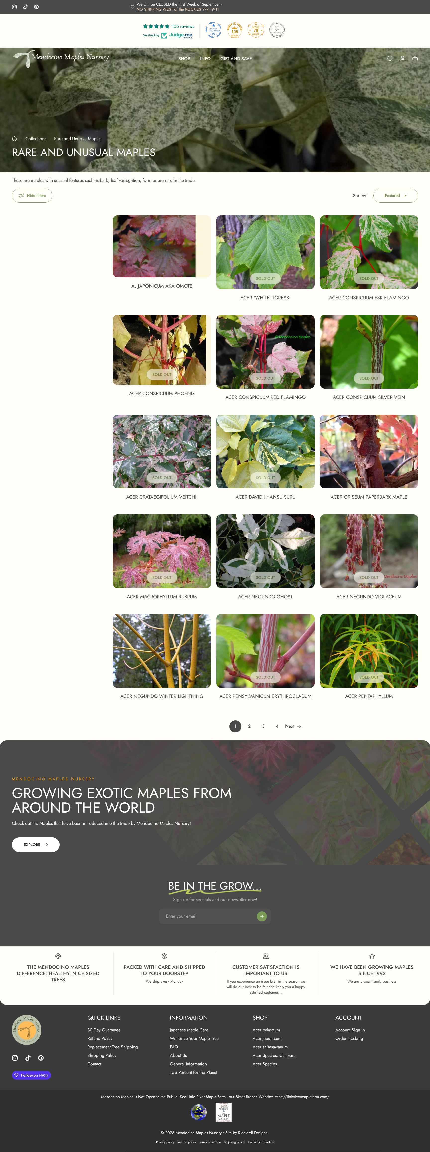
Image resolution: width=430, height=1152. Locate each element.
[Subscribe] (262, 916)
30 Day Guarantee (104, 1030)
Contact (94, 1064)
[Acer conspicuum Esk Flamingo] (369, 252)
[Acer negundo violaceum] (369, 551)
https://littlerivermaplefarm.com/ (301, 1097)
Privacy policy (165, 1142)
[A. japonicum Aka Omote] (162, 246)
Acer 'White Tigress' (265, 297)
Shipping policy (234, 1142)
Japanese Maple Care (189, 1030)
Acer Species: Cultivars (274, 1055)
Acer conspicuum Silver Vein (369, 397)
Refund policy (186, 1142)
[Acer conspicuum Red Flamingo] (265, 352)
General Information (188, 1064)
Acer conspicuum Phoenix (162, 393)
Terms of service (210, 1142)
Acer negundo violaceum (369, 596)
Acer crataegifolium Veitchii (162, 496)
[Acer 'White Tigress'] (265, 252)
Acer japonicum (267, 1038)
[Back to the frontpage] (14, 138)
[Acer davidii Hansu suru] (265, 451)
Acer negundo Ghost (265, 596)
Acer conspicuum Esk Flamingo (369, 297)
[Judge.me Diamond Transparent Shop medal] (213, 30)
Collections (35, 138)
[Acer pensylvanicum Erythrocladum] (265, 651)
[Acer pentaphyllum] (369, 651)
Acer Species (265, 1064)
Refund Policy (99, 1038)
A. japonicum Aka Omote (161, 285)
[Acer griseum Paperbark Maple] (369, 451)
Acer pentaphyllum (369, 696)
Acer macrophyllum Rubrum (162, 596)
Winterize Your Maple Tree (194, 1038)
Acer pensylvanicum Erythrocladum (265, 696)
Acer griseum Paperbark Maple (369, 496)
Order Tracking (349, 1038)
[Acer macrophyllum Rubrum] (162, 551)
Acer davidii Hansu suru (265, 496)
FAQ (174, 1047)
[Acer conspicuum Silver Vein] (369, 352)
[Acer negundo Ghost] (265, 551)
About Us (178, 1055)
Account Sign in (350, 1030)
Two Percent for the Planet (193, 1072)
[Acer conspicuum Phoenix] (162, 350)
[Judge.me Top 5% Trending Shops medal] (277, 30)
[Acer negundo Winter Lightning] (162, 651)
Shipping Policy (101, 1055)
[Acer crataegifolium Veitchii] (162, 451)
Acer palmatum (266, 1030)
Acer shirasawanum (270, 1047)
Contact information (261, 1142)
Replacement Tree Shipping (112, 1047)
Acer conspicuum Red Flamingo (265, 397)
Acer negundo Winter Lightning (161, 696)
